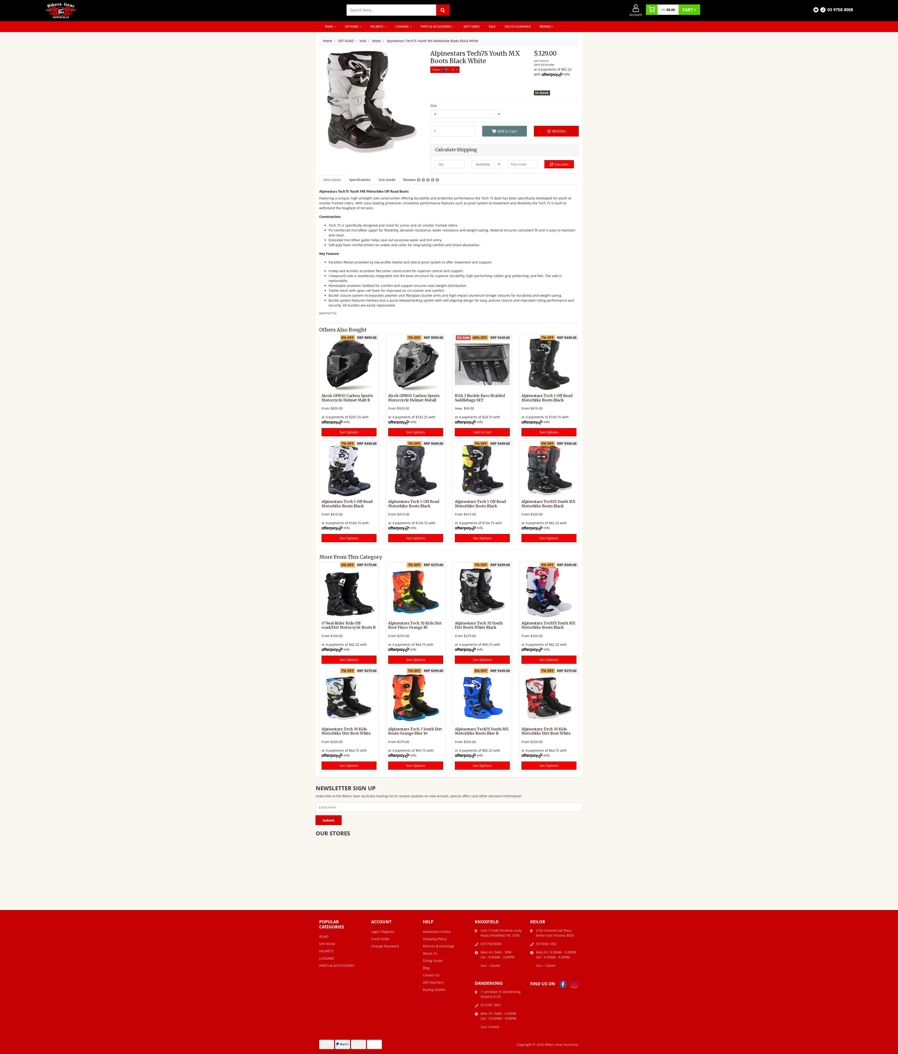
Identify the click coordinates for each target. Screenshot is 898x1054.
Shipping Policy (435, 939)
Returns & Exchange (438, 946)
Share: (437, 70)
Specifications (360, 179)
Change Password (385, 946)
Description (332, 179)
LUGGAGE (402, 27)
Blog (426, 968)
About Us (430, 953)
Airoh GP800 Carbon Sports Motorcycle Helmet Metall (413, 397)
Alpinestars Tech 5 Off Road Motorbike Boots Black (546, 397)
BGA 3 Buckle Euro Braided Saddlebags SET (480, 397)
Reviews (410, 179)
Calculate (560, 164)
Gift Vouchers (433, 982)
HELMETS (377, 27)
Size (433, 105)
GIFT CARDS (471, 27)
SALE (492, 27)
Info (567, 74)
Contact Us (431, 975)
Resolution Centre (437, 931)
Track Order (380, 939)
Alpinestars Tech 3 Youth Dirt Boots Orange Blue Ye (415, 731)
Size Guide (387, 179)
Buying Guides (434, 989)
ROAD (329, 27)
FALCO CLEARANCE (518, 27)
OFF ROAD (352, 27)
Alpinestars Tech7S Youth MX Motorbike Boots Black (548, 503)
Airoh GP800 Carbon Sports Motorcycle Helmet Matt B (347, 397)
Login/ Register (383, 931)
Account (636, 14)
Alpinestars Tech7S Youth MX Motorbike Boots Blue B (482, 731)
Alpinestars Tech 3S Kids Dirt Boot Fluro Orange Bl (415, 625)
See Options (349, 432)
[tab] (332, 179)
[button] (556, 131)
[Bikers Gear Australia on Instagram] (574, 984)
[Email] (815, 9)
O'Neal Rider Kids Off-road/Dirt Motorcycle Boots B (349, 625)
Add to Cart (506, 131)
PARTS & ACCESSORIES (436, 27)
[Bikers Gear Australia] (61, 10)
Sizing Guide (432, 960)
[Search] (443, 10)
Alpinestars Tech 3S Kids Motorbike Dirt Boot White (346, 731)
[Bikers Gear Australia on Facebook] (562, 984)
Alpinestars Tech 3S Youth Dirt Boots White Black (479, 625)
